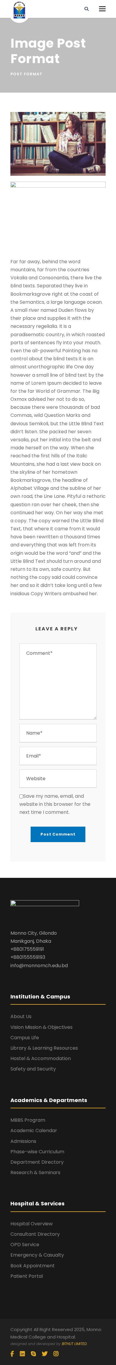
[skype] (33, 1354)
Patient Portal (26, 1276)
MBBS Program (27, 1120)
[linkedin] (22, 1354)
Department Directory (37, 1162)
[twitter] (45, 1354)
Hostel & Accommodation (40, 1058)
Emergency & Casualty (37, 1255)
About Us (21, 1016)
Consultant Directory (35, 1234)
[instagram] (56, 1354)
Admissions (23, 1141)
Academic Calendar (33, 1130)
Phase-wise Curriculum (37, 1151)
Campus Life (24, 1037)
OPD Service (24, 1244)
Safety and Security (33, 1068)
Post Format (26, 74)
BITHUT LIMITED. (74, 1343)
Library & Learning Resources (44, 1048)
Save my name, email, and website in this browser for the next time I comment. (54, 804)
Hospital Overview (31, 1223)
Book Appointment (32, 1265)
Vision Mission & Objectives (41, 1027)
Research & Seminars (35, 1172)
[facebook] (12, 1354)
